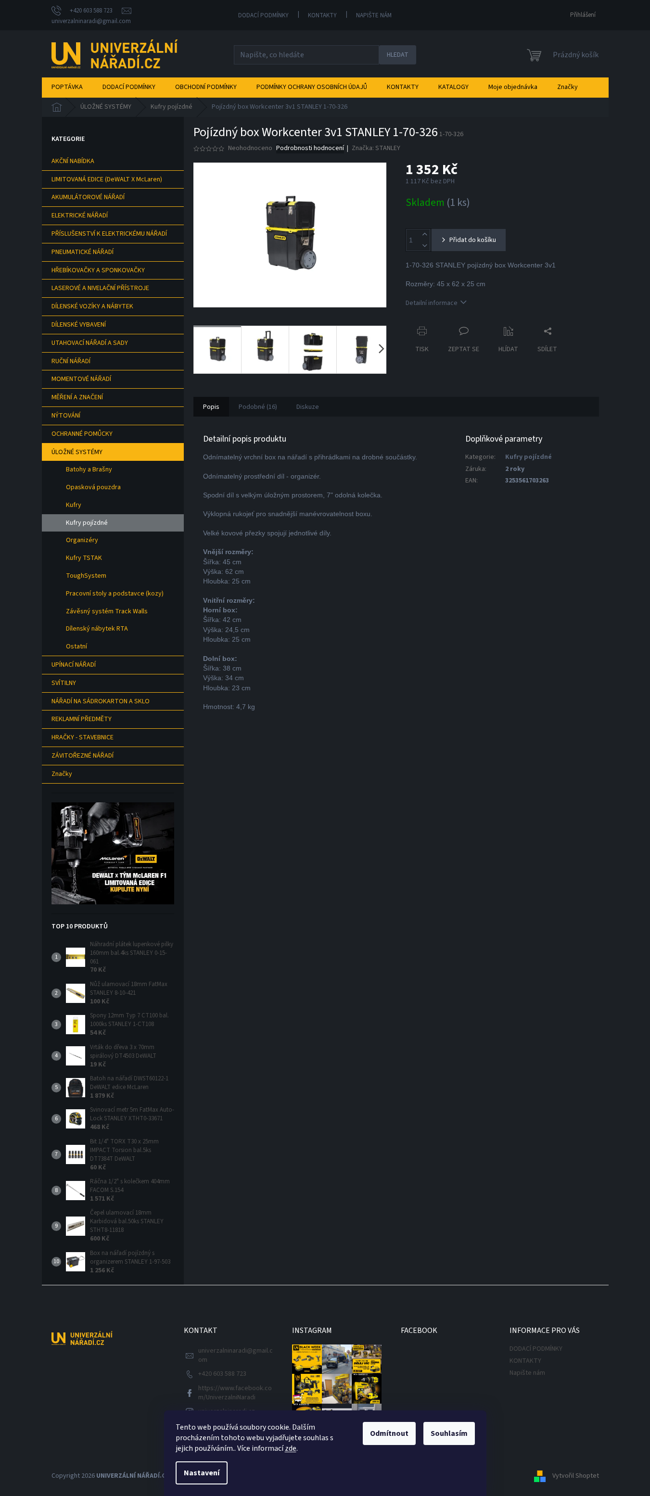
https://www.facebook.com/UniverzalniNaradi (235, 1392)
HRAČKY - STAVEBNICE (82, 737)
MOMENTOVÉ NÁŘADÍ (81, 379)
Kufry (73, 505)
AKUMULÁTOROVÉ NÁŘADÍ (88, 197)
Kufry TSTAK (84, 558)
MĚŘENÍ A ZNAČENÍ (77, 397)
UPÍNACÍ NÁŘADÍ (73, 665)
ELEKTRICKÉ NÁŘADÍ (79, 215)
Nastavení (201, 1473)
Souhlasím (449, 1433)
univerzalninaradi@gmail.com (235, 1355)
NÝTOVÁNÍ (65, 415)
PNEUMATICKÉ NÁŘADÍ (82, 252)
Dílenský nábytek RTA (97, 629)
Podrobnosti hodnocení (310, 148)
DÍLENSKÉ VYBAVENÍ (78, 325)
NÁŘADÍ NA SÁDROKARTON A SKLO (100, 701)
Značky (61, 774)
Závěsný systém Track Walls (107, 611)
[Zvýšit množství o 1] (424, 234)
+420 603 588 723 (222, 1374)
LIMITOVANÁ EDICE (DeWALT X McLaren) (106, 179)
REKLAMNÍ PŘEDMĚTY (81, 719)
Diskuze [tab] (307, 407)
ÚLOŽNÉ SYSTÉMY (76, 452)
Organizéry (82, 540)
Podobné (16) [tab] (258, 407)
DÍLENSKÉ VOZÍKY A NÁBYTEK (92, 306)
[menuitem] (67, 87)
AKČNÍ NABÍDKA (72, 161)
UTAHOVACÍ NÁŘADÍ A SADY (89, 343)
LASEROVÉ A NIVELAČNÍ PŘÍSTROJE (100, 288)
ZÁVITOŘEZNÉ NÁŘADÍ (82, 756)
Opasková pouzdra (93, 487)
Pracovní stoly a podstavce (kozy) (115, 593)
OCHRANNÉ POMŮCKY (82, 434)
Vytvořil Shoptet (575, 1476)
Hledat (397, 55)
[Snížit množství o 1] (424, 245)
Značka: (376, 148)
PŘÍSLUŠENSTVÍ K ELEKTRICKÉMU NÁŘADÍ (109, 234)
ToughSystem (86, 576)
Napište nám (374, 15)
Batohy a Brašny (89, 469)
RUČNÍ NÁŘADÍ (70, 361)
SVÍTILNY (63, 683)
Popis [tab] (211, 407)
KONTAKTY (322, 15)
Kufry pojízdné (87, 523)
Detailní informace (432, 303)
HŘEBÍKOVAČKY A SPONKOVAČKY (98, 270)
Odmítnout (389, 1433)
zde (290, 1448)
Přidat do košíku (472, 240)
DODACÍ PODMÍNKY (263, 15)
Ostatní (76, 646)
